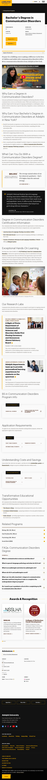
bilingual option (12, 241)
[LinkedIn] (16, 726)
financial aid (5, 465)
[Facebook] (3, 726)
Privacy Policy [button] (20, 772)
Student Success (14, 320)
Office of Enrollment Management (10, 654)
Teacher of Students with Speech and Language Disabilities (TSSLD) (21, 239)
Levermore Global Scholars (10, 511)
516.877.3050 (6, 666)
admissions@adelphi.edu (8, 662)
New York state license (9, 234)
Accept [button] (6, 776)
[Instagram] (8, 726)
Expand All (5, 555)
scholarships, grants (36, 463)
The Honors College (8, 508)
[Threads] (5, 726)
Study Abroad (7, 515)
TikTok (27, 681)
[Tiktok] (10, 726)
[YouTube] (13, 726)
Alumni (7, 320)
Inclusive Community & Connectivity (15, 319)
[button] (35, 1)
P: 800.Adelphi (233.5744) (9, 722)
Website (5, 674)
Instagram (28, 679)
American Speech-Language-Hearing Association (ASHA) (18, 232)
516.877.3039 (6, 670)
